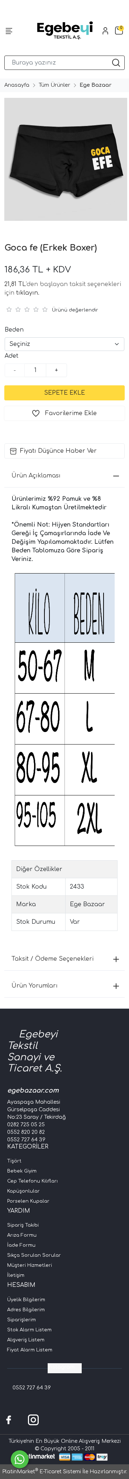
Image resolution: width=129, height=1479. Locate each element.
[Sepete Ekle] (64, 392)
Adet (11, 356)
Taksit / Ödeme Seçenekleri (52, 959)
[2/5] (13, 309)
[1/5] (8, 309)
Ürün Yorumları (34, 986)
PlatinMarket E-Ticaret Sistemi (41, 1471)
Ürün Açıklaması (36, 475)
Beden (14, 330)
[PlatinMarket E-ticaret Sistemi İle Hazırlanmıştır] (37, 1457)
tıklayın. (27, 293)
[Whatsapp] (20, 1459)
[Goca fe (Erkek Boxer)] (64, 159)
